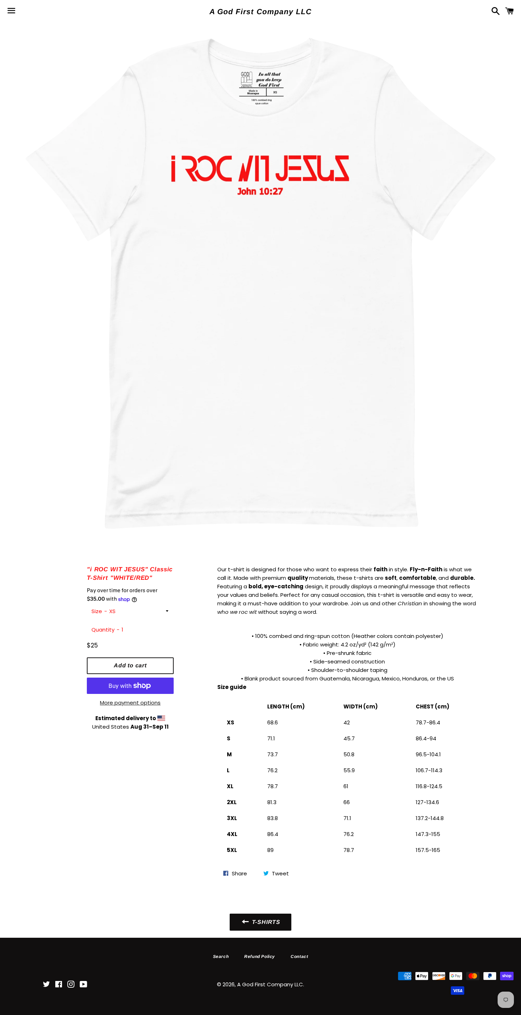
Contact (299, 956)
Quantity (102, 629)
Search (221, 956)
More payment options (130, 702)
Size (96, 611)
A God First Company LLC (260, 11)
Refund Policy (259, 956)
